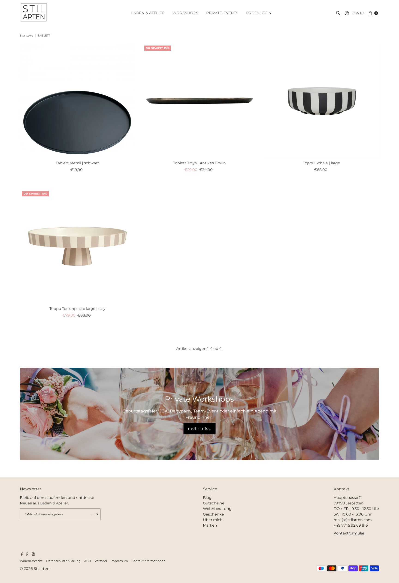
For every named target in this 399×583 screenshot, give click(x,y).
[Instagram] (33, 554)
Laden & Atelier (148, 13)
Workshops (185, 13)
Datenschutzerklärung (63, 561)
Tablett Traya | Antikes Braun (199, 163)
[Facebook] (22, 554)
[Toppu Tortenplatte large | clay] (77, 246)
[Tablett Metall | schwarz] (77, 101)
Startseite (26, 35)
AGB (87, 561)
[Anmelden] (95, 514)
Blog (207, 497)
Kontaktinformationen (149, 561)
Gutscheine (213, 503)
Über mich (213, 520)
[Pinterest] (27, 554)
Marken (210, 525)
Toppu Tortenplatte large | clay (77, 308)
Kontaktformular (349, 533)
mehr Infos (199, 428)
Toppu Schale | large (321, 163)
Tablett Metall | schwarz (77, 163)
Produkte (257, 13)
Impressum (119, 561)
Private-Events (222, 13)
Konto (357, 13)
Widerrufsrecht (31, 561)
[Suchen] (338, 13)
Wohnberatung (217, 509)
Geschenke (213, 514)
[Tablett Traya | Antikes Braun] (199, 101)
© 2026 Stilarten (35, 568)
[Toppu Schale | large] (321, 101)
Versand (101, 561)
